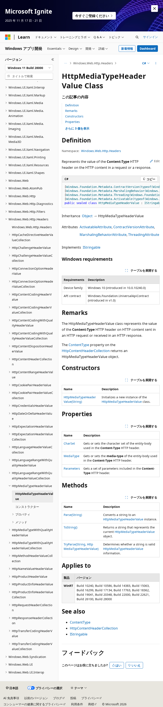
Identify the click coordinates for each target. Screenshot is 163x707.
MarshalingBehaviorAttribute (103, 234)
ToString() (70, 527)
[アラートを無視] (154, 8)
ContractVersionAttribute (133, 227)
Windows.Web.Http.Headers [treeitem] (32, 227)
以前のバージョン (36, 698)
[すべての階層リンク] (65, 63)
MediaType (71, 456)
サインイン (150, 37)
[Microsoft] (8, 37)
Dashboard (148, 48)
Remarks (71, 111)
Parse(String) (73, 515)
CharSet (69, 443)
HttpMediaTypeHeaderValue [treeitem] (34, 496)
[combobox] (29, 68)
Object (87, 216)
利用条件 (77, 704)
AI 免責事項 (11, 698)
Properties (72, 122)
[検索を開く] (137, 37)
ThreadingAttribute (143, 234)
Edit (157, 161)
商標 (91, 704)
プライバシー (90, 698)
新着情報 (127, 48)
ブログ (57, 698)
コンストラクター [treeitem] (27, 507)
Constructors (74, 116)
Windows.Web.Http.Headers (93, 63)
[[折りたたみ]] (52, 59)
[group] (111, 195)
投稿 (73, 698)
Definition (72, 105)
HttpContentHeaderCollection (86, 350)
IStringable (91, 247)
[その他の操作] (156, 63)
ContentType (79, 344)
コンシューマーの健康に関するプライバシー (33, 704)
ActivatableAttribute (96, 227)
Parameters (72, 468)
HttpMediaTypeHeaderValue (122, 402)
